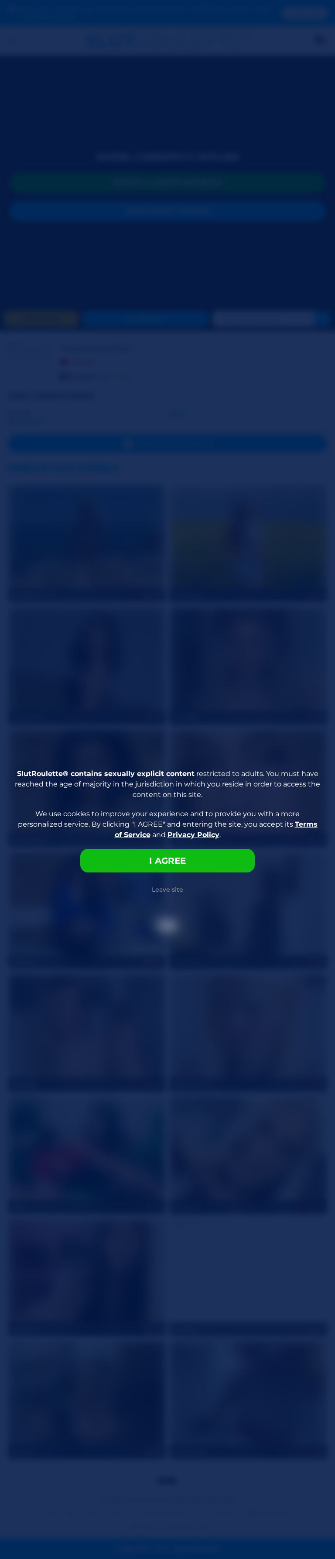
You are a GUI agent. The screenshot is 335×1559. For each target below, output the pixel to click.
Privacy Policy (193, 835)
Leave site (167, 889)
